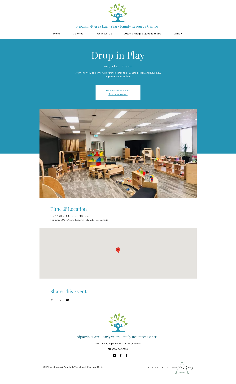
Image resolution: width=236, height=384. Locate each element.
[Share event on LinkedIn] (67, 300)
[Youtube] (115, 355)
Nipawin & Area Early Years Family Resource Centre (117, 336)
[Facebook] (126, 355)
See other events (118, 94)
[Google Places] (120, 355)
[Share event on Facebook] (51, 300)
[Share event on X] (59, 300)
